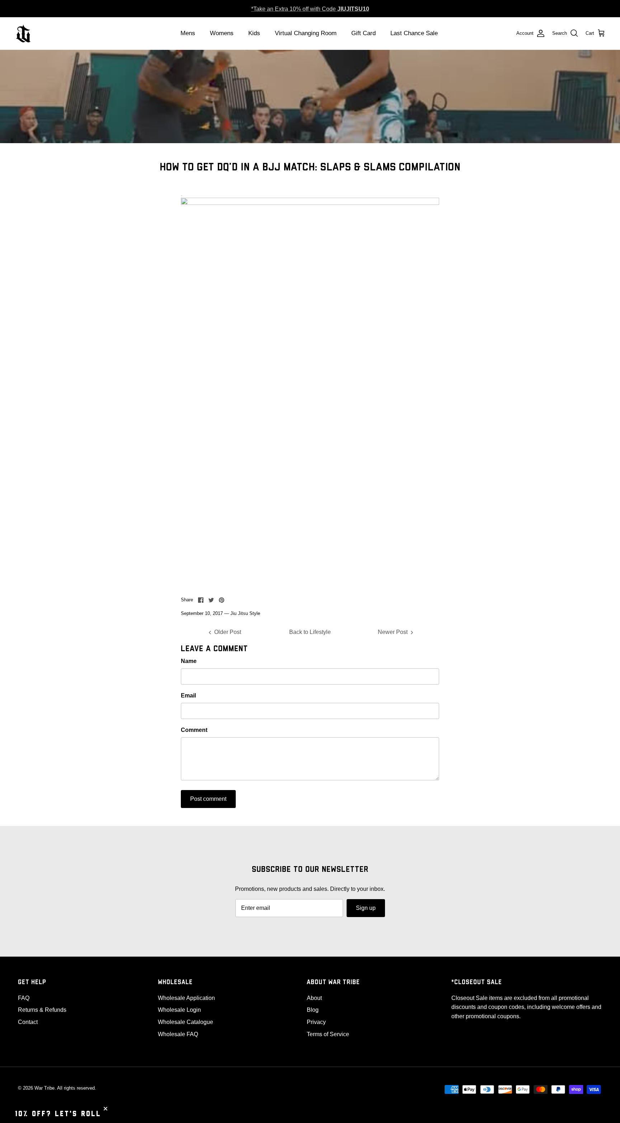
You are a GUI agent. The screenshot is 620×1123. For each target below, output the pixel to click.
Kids (254, 33)
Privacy (316, 1022)
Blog (313, 1010)
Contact (28, 1022)
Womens (222, 33)
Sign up (366, 908)
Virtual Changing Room (306, 33)
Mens (187, 33)
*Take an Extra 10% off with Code (310, 8)
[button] (58, 1114)
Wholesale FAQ (178, 1034)
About (314, 998)
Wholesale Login (179, 1010)
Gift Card (363, 33)
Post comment (208, 799)
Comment (194, 730)
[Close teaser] (105, 1108)
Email (188, 695)
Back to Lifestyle (310, 632)
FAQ (23, 998)
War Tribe (44, 1088)
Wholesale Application (186, 998)
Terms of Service (328, 1034)
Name (189, 661)
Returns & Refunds (42, 1010)
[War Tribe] (23, 33)
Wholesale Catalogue (185, 1022)
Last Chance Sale (414, 33)
